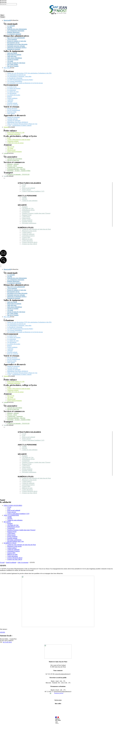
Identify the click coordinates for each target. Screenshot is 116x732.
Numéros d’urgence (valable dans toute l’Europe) (21, 530)
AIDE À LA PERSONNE (11, 515)
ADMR (9, 517)
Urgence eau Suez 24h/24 (14, 559)
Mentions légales (5, 729)
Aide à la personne (23, 562)
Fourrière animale (12, 538)
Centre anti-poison (12, 556)
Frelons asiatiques (12, 536)
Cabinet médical (11, 548)
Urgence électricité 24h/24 (14, 558)
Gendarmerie (11, 528)
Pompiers (10, 523)
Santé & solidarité (11, 562)
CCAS (9, 507)
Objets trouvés (11, 535)
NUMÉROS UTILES (10, 543)
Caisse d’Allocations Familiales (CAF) (18, 513)
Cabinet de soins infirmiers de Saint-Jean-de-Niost (21, 544)
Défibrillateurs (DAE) (13, 526)
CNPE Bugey (11, 533)
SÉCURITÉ (7, 522)
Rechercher (3, 1)
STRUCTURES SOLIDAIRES (13, 505)
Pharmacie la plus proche (14, 546)
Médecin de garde (12, 554)
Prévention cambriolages (14, 540)
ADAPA (9, 518)
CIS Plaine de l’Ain (12, 525)
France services (11, 512)
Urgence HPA (11, 553)
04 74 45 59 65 (7, 642)
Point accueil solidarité (13, 510)
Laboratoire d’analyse (13, 551)
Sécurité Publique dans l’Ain (15, 541)
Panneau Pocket (11, 531)
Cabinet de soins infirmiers (14, 520)
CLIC (9, 508)
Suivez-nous (58, 700)
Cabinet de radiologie (13, 549)
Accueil (2, 562)
